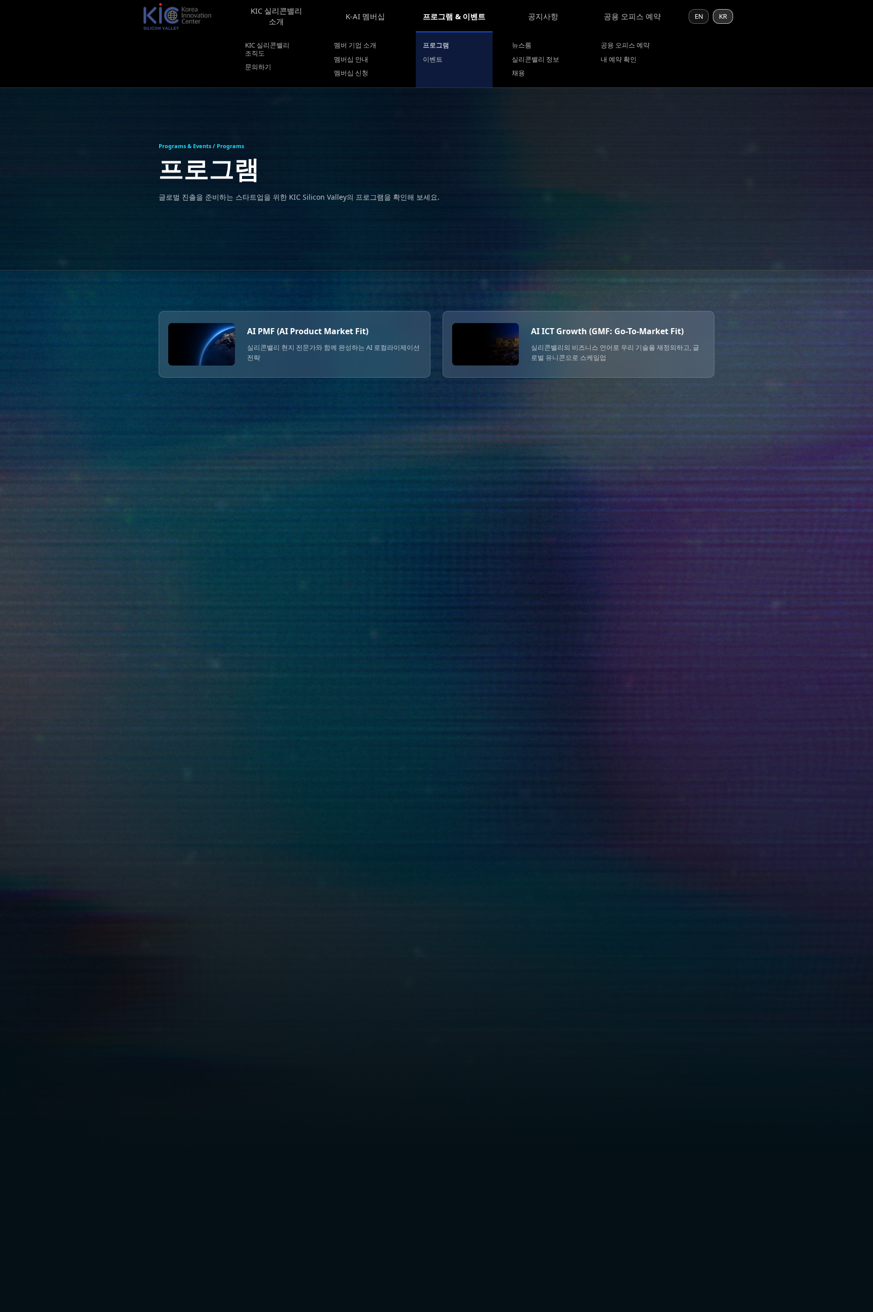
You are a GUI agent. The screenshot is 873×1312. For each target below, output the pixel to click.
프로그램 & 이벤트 (454, 16)
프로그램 (436, 45)
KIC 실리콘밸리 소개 (276, 16)
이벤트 (433, 60)
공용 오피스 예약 (632, 16)
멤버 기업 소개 (355, 45)
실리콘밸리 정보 (535, 60)
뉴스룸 (521, 45)
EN (699, 16)
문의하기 (258, 67)
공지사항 (543, 16)
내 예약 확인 (619, 60)
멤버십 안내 (351, 60)
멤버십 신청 (351, 73)
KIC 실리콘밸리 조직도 (267, 49)
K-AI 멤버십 (365, 16)
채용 (518, 73)
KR (723, 16)
